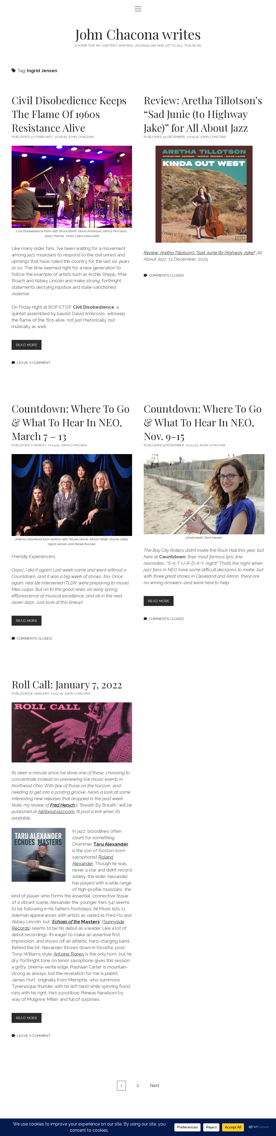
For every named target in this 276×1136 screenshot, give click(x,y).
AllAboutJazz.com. (56, 811)
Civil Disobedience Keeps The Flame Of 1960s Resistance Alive (69, 113)
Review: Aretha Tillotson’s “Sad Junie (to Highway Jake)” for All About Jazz (203, 113)
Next (154, 1085)
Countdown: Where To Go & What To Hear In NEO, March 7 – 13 (71, 422)
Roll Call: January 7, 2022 (67, 684)
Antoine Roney (69, 954)
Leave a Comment (33, 363)
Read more (29, 346)
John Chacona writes (138, 34)
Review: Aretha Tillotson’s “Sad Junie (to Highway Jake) (199, 252)
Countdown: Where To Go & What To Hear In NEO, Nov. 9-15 (203, 422)
